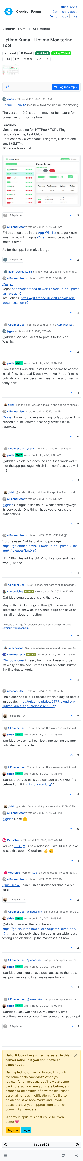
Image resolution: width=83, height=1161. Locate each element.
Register (12, 1130)
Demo (53, 16)
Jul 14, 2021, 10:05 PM (50, 690)
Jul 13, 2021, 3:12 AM (49, 498)
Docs (64, 16)
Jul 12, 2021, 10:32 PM (49, 363)
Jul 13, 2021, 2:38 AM (48, 455)
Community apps (65, 12)
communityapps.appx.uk (15, 628)
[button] (5, 1155)
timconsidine (15, 591)
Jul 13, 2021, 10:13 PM (50, 535)
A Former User (16, 226)
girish (10, 363)
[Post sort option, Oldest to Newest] (7, 86)
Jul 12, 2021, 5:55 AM (39, 98)
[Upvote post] (71, 215)
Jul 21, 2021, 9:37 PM (49, 879)
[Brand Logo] (8, 11)
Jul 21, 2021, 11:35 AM (45, 840)
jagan (10, 98)
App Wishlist (62, 53)
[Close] (75, 1055)
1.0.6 (17, 846)
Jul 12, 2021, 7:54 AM (50, 278)
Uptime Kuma (12, 105)
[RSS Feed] (48, 59)
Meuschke (13, 840)
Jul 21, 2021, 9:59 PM (48, 966)
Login (26, 1130)
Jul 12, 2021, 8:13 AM (38, 331)
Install (75, 16)
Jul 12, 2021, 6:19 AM (49, 226)
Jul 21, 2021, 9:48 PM (48, 918)
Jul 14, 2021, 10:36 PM (49, 734)
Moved (28, 53)
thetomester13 (16, 654)
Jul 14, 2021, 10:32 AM (60, 591)
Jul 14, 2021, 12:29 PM (61, 654)
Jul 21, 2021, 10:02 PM (49, 1005)
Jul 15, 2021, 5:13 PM (49, 812)
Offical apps (68, 7)
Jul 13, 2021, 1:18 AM (49, 411)
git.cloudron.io (37, 784)
